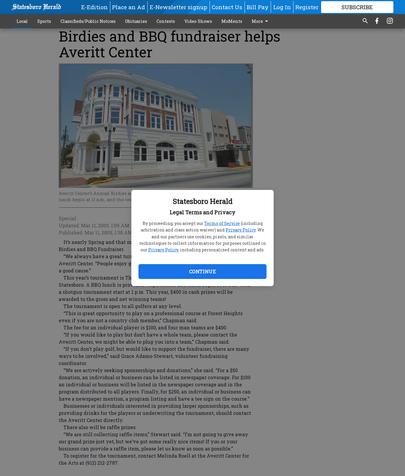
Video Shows (198, 21)
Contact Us (227, 7)
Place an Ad (128, 7)
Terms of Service (222, 223)
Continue (202, 271)
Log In (282, 7)
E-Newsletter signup (178, 7)
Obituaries (136, 21)
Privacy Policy (241, 230)
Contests (166, 21)
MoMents (231, 21)
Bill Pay (258, 7)
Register (306, 7)
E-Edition (94, 7)
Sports (44, 21)
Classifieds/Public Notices (88, 21)
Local (22, 21)
